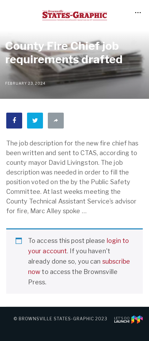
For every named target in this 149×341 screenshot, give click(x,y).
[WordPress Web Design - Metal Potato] (128, 318)
